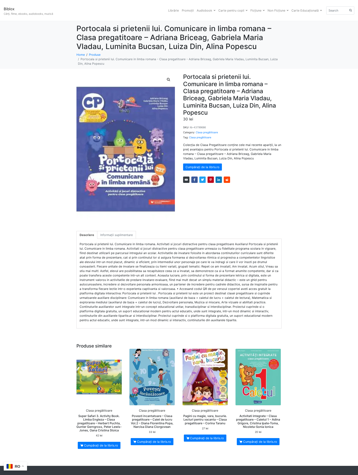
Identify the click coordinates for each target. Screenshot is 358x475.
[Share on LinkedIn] (219, 180)
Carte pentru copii (231, 10)
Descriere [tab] (87, 235)
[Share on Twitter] (202, 180)
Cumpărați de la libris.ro (202, 167)
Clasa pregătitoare (207, 132)
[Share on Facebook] (194, 180)
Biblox (9, 9)
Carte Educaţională (305, 10)
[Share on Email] (186, 180)
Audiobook (204, 10)
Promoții (188, 10)
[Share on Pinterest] (211, 180)
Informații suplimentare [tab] (116, 235)
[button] (168, 79)
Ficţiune (255, 10)
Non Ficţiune (276, 10)
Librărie (173, 10)
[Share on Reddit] (227, 180)
